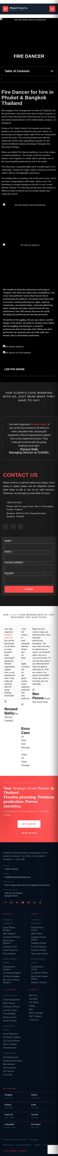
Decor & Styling (10, 1044)
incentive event (38, 424)
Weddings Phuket (38, 943)
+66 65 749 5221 (29, 833)
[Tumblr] (40, 902)
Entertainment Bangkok (9, 968)
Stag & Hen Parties (39, 954)
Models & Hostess (39, 982)
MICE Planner (9, 1003)
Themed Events (10, 1048)
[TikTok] (17, 902)
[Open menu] (52, 9)
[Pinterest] (28, 902)
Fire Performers (9, 1068)
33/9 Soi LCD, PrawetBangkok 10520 (13, 894)
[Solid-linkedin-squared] (20, 526)
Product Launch (10, 1017)
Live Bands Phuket (39, 973)
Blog (31, 1009)
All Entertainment (10, 1057)
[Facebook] (5, 902)
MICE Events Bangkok (9, 942)
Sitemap (38, 1145)
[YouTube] (22, 902)
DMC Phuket (36, 934)
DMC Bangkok (9, 934)
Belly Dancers (9, 1064)
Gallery (32, 1006)
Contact (47, 1145)
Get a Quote (29, 824)
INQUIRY (9, 573)
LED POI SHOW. (14, 369)
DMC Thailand (35, 1016)
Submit (29, 589)
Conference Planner (11, 937)
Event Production (10, 950)
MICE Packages (36, 1013)
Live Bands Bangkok (12, 973)
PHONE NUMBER (14, 562)
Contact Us (34, 1020)
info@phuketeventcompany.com (17, 877)
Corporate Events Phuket (38, 938)
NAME (8, 541)
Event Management (11, 1000)
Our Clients (34, 1002)
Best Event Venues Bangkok (11, 981)
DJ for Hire (7, 1075)
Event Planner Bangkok (9, 929)
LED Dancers (8, 1071)
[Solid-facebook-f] (5, 526)
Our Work (33, 999)
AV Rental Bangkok (11, 976)
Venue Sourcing (10, 1021)
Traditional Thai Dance (12, 1061)
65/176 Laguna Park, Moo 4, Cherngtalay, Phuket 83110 (27, 885)
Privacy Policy (33, 1139)
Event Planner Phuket (37, 929)
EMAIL (8, 552)
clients (14, 615)
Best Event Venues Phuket (39, 977)
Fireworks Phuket (38, 950)
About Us (33, 995)
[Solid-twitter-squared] (13, 526)
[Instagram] (11, 902)
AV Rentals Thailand (12, 1037)
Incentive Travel (10, 947)
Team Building (9, 954)
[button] (52, 71)
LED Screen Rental (11, 1041)
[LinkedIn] (34, 902)
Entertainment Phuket (37, 968)
